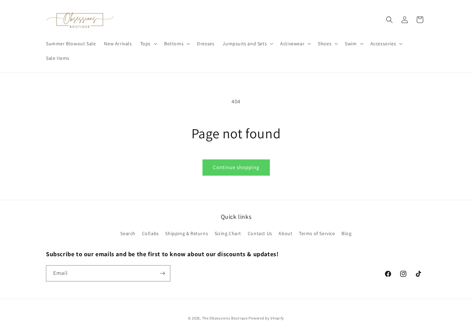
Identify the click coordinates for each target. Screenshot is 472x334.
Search (127, 233)
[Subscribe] (162, 273)
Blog (346, 233)
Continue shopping (236, 167)
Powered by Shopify (266, 318)
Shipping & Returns (186, 233)
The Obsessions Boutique (225, 318)
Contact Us (260, 233)
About (285, 233)
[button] (148, 43)
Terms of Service (317, 233)
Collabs (150, 233)
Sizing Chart (228, 233)
